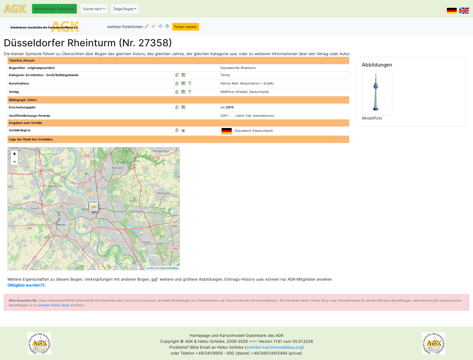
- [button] (14, 161)
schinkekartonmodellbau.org (274, 347)
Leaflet (150, 268)
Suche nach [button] (92, 9)
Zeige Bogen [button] (123, 9)
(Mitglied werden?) (26, 285)
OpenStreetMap (168, 268)
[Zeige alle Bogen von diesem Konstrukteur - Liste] (177, 83)
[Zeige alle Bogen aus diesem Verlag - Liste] (177, 92)
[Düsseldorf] (94, 207)
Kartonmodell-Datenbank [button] (54, 9)
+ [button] (14, 154)
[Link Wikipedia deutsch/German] (183, 130)
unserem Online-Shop (53, 305)
